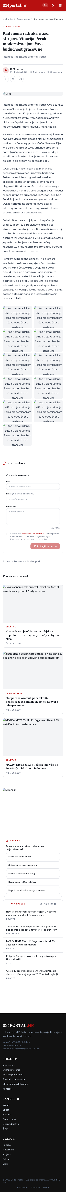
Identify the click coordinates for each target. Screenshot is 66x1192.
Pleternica (8, 1149)
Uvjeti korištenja (11, 1069)
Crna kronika (10, 1119)
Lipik (5, 1163)
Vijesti (6, 1104)
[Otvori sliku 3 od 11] (17, 341)
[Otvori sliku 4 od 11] (48, 341)
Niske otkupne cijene (19, 856)
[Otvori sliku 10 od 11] (48, 411)
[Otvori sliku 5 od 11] (17, 364)
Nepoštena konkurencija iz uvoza (26, 890)
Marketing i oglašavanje (15, 1084)
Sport (6, 1109)
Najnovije (19, 903)
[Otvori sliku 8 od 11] (48, 388)
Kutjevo (7, 1154)
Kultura (6, 1114)
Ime (9, 481)
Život (5, 1128)
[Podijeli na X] (13, 79)
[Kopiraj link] (21, 79)
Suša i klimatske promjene (23, 865)
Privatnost (36, 1187)
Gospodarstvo (23, 19)
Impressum (9, 1065)
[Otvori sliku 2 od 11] (48, 317)
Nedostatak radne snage (22, 873)
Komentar (12, 506)
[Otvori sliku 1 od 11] (17, 317)
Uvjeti (46, 1187)
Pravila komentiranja (14, 1079)
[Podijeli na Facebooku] (6, 79)
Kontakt (7, 1088)
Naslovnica (8, 19)
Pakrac (6, 1159)
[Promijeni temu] (53, 5)
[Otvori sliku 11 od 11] (17, 435)
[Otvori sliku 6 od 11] (48, 364)
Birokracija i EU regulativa (22, 881)
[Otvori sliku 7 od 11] (17, 388)
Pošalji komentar (47, 546)
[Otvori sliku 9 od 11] (17, 411)
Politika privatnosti (13, 1074)
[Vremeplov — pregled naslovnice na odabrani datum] (45, 5)
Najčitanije (50, 903)
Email (20, 493)
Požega (7, 1144)
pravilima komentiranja (33, 533)
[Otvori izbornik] (60, 5)
